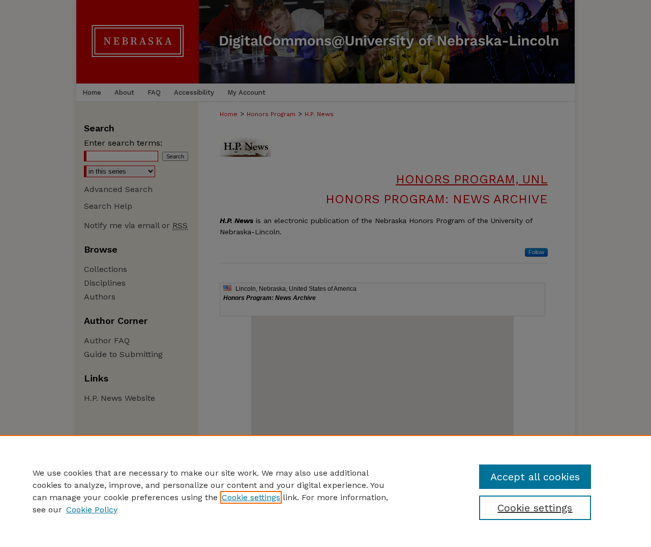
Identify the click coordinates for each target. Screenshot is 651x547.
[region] (325, 491)
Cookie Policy (91, 509)
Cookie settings (251, 497)
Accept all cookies (535, 477)
